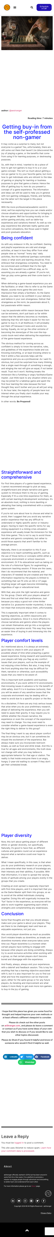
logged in (19, 1142)
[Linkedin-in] (13, 1201)
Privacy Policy (46, 1213)
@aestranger (15, 110)
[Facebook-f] (44, 1201)
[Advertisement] (27, 79)
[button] (15, 7)
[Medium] (31, 1201)
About (33, 1186)
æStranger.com (12, 1025)
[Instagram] (25, 1201)
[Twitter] (37, 1201)
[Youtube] (19, 1201)
